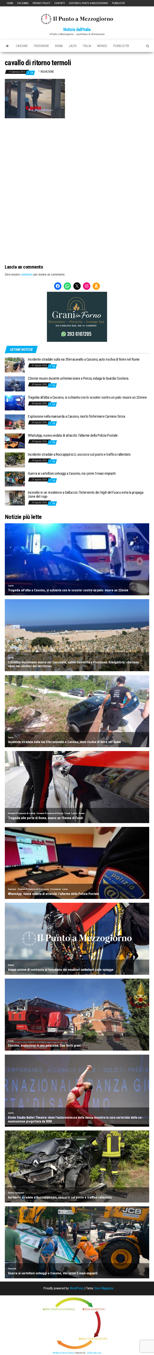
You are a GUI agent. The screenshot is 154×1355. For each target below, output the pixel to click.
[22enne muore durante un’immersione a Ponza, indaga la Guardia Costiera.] (15, 384)
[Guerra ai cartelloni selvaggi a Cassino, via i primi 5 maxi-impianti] (15, 479)
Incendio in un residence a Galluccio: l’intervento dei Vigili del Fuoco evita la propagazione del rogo (86, 494)
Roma (59, 46)
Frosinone (41, 46)
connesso (27, 274)
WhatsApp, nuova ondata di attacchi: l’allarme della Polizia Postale (73, 435)
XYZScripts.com (94, 1353)
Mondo (102, 46)
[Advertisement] (77, 145)
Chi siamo (23, 3)
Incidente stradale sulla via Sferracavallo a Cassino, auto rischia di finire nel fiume (84, 359)
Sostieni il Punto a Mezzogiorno (88, 3)
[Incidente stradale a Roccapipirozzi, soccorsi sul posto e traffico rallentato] (15, 460)
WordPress (77, 1288)
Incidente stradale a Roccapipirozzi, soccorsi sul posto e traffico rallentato (79, 454)
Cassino (22, 46)
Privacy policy (41, 3)
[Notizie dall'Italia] (7, 46)
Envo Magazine (103, 1288)
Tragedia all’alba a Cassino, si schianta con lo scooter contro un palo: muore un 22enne (87, 397)
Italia (87, 46)
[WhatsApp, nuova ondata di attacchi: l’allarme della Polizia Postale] (15, 441)
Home (10, 3)
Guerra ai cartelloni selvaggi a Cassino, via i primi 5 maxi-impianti (72, 473)
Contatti (59, 3)
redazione (47, 71)
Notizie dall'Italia (77, 29)
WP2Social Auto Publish (63, 1353)
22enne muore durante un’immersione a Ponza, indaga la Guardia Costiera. (78, 378)
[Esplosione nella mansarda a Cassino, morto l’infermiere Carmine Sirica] (15, 422)
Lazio (73, 46)
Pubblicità (118, 3)
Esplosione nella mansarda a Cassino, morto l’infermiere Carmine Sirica (76, 416)
